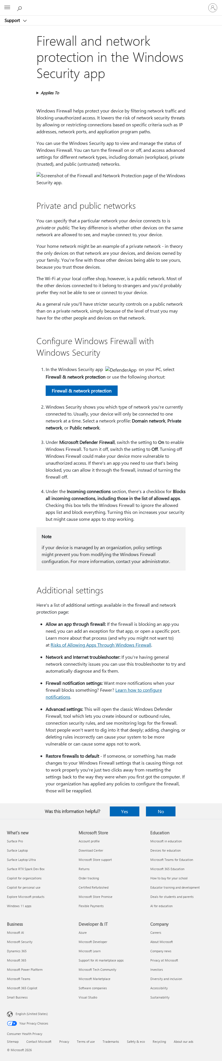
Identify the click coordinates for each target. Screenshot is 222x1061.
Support (13, 20)
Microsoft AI (15, 932)
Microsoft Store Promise (95, 896)
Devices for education (165, 850)
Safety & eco (136, 1041)
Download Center (91, 850)
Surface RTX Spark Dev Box (26, 869)
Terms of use (86, 1041)
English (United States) (32, 1014)
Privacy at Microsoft (164, 960)
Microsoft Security (19, 942)
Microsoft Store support (95, 859)
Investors (156, 969)
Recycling (159, 1041)
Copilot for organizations (24, 878)
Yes (124, 811)
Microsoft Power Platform (24, 969)
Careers (155, 932)
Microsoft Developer (93, 942)
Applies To (50, 92)
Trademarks (111, 1041)
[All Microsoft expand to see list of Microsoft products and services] (7, 8)
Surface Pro (15, 841)
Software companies (93, 988)
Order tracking (89, 878)
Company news (160, 951)
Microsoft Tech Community (97, 969)
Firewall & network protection (82, 391)
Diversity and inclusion (166, 979)
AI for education (161, 906)
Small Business (17, 997)
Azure (83, 932)
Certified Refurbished (93, 887)
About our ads (183, 1041)
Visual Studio (88, 997)
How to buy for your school (169, 878)
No (161, 811)
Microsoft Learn (90, 951)
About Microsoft (161, 942)
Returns (84, 869)
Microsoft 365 (16, 960)
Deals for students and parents (172, 896)
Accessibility (159, 988)
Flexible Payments (91, 906)
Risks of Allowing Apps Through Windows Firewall (101, 645)
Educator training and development (175, 887)
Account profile (89, 841)
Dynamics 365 (17, 951)
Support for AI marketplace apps (101, 960)
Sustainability (159, 997)
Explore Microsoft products (26, 896)
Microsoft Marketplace (94, 979)
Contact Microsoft (38, 1041)
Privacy (64, 1041)
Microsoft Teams (18, 979)
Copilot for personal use (23, 887)
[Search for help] (20, 7)
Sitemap (12, 1041)
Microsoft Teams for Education (171, 859)
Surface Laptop (17, 850)
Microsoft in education (166, 841)
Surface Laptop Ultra (21, 859)
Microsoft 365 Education (167, 869)
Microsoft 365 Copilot (22, 988)
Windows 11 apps (19, 906)
